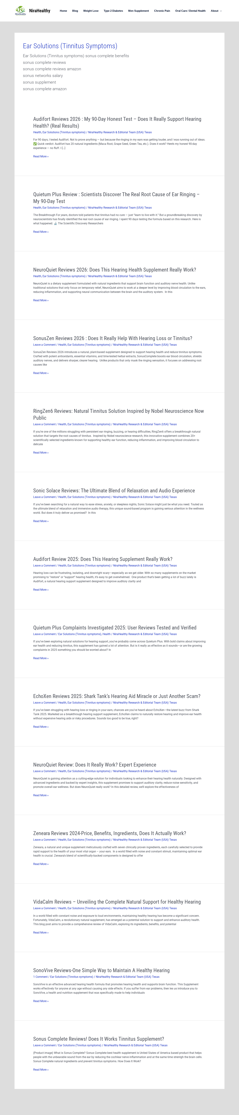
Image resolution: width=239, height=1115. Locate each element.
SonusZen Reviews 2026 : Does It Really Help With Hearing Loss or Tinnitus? (112, 338)
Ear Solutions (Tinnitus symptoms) (64, 132)
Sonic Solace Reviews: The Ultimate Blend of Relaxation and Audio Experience (114, 490)
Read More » (41, 156)
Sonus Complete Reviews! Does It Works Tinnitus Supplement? (98, 1039)
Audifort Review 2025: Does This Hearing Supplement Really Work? (103, 559)
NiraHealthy (39, 10)
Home (63, 10)
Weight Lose (91, 10)
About (214, 10)
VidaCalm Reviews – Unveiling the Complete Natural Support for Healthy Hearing (117, 902)
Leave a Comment (44, 344)
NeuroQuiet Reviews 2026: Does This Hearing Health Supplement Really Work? (115, 270)
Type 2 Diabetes (113, 10)
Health (37, 132)
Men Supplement (138, 10)
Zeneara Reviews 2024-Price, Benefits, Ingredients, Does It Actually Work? (109, 833)
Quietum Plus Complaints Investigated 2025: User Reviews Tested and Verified (114, 628)
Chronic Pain (162, 10)
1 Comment (40, 976)
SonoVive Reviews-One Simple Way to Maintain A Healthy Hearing (101, 970)
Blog (75, 10)
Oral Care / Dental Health (190, 10)
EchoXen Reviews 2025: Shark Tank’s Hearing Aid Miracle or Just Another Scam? (117, 696)
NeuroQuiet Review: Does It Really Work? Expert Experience (94, 765)
